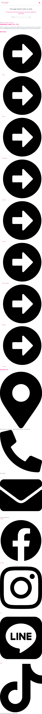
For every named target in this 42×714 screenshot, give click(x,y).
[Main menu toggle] (39, 2)
